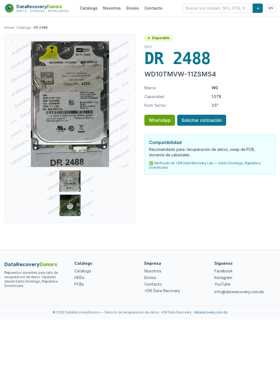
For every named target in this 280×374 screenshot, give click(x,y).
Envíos (132, 8)
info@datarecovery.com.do (239, 291)
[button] (70, 104)
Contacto (153, 8)
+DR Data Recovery (162, 290)
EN (271, 8)
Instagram (223, 277)
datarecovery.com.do (211, 312)
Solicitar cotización (202, 120)
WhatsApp (160, 120)
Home (9, 27)
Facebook (223, 271)
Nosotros (112, 8)
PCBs (79, 284)
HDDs (79, 277)
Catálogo (89, 8)
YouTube (222, 284)
